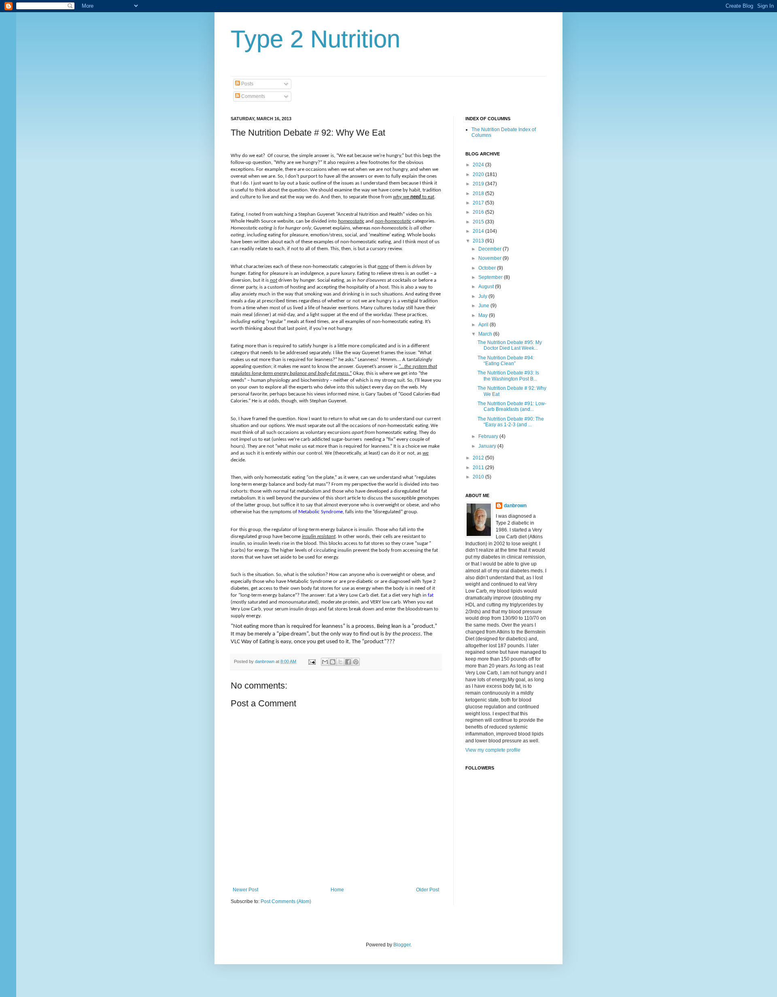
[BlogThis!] (333, 662)
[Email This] (325, 662)
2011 (479, 467)
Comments (252, 96)
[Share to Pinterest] (356, 662)
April (484, 324)
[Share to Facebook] (348, 662)
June (484, 305)
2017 (479, 203)
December (490, 249)
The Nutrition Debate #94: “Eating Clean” (506, 360)
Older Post (427, 890)
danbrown (515, 505)
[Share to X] (340, 662)
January (487, 446)
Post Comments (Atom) (286, 901)
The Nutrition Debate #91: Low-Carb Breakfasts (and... (512, 406)
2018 (479, 193)
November (490, 258)
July (483, 296)
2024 (479, 165)
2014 (479, 231)
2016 (479, 212)
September (491, 277)
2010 (479, 477)
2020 (479, 174)
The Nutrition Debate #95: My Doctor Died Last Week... (510, 345)
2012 (479, 458)
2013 (479, 241)
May (483, 315)
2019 (479, 184)
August (486, 286)
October (487, 268)
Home (337, 890)
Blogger (401, 945)
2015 (479, 222)
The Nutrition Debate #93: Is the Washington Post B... (508, 375)
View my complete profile (492, 750)
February (488, 436)
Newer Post (245, 890)
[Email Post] (311, 661)
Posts (246, 84)
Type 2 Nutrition (315, 39)
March (485, 334)
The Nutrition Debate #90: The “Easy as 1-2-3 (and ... (511, 421)
